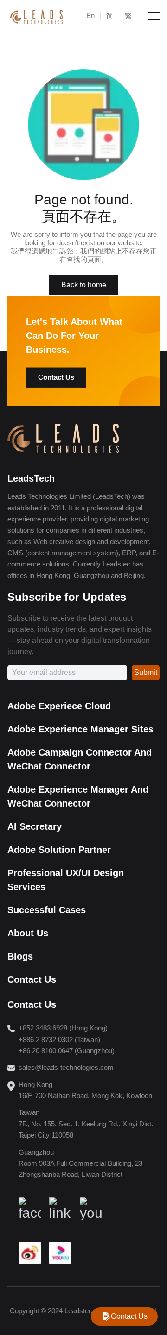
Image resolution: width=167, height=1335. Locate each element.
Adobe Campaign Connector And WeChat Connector (79, 759)
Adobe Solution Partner (59, 850)
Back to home (83, 285)
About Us (27, 933)
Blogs (20, 956)
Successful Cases (46, 910)
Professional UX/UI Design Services (65, 880)
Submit (145, 672)
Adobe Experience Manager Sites (80, 729)
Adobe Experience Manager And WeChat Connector (77, 796)
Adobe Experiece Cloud (59, 706)
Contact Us (56, 377)
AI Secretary (34, 826)
